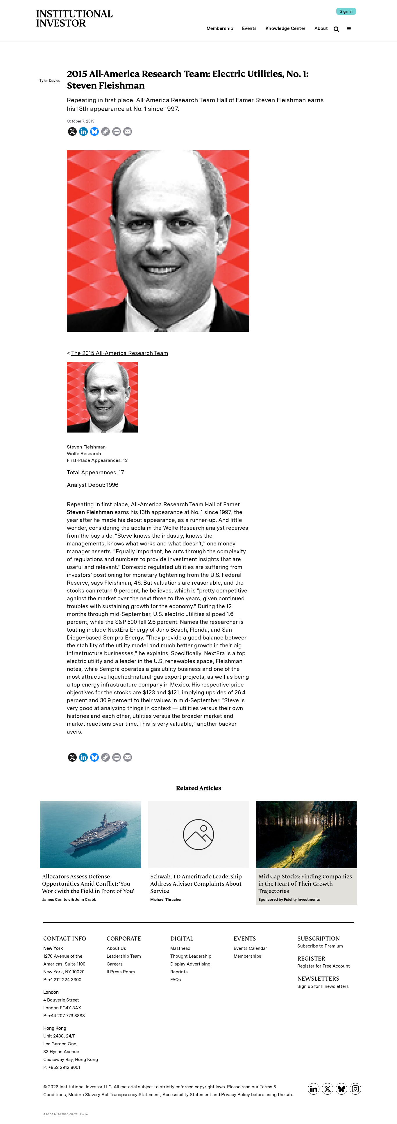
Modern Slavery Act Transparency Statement (114, 1094)
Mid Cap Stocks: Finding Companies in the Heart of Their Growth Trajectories (305, 884)
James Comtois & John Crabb (69, 899)
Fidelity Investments (302, 899)
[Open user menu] (349, 27)
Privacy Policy (235, 1094)
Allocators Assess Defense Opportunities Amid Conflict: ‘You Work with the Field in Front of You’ (88, 884)
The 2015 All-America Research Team (119, 353)
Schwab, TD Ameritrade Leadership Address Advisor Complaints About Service (196, 884)
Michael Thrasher (166, 899)
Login (84, 1114)
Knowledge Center (286, 28)
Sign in (346, 11)
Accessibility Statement (186, 1094)
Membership (220, 28)
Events (249, 28)
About (321, 28)
